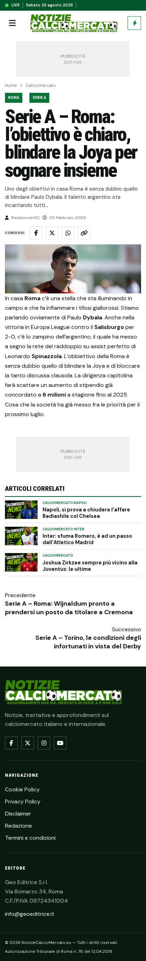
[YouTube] (60, 743)
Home (11, 85)
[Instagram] (44, 743)
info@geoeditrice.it (29, 914)
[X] (27, 743)
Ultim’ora (134, 23)
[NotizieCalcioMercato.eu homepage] (73, 23)
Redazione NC (25, 218)
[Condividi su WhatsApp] (68, 233)
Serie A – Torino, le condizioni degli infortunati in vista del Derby (88, 642)
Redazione (18, 825)
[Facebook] (11, 743)
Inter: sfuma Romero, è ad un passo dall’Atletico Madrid (87, 539)
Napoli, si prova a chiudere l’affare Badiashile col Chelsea (86, 512)
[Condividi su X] (52, 233)
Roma (13, 97)
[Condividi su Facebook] (36, 233)
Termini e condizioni (30, 837)
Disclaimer (18, 813)
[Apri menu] (12, 23)
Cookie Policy (22, 789)
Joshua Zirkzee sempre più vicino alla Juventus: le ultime (90, 565)
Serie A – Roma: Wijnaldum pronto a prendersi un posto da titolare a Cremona (69, 607)
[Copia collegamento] (84, 233)
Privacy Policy (22, 801)
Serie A (39, 97)
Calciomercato (41, 85)
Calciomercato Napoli (65, 503)
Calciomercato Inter (63, 529)
